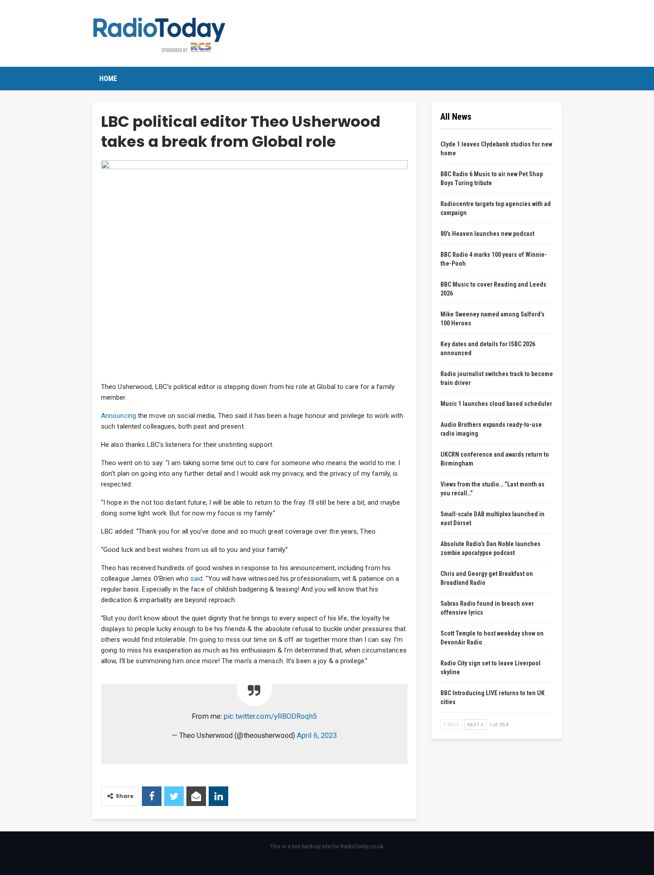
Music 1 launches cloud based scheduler (496, 403)
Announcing (118, 416)
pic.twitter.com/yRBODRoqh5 (270, 716)
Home (108, 78)
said (196, 579)
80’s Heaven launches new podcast (487, 233)
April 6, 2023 (317, 735)
